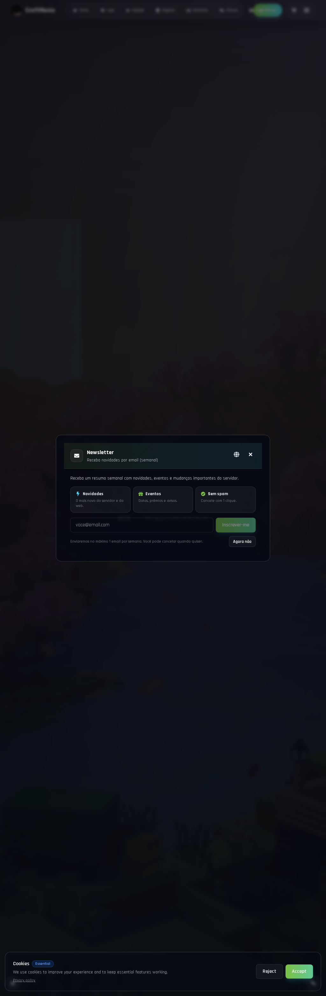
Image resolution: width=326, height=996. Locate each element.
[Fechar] (250, 454)
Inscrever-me (235, 525)
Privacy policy (24, 980)
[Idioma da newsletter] (236, 454)
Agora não (242, 541)
